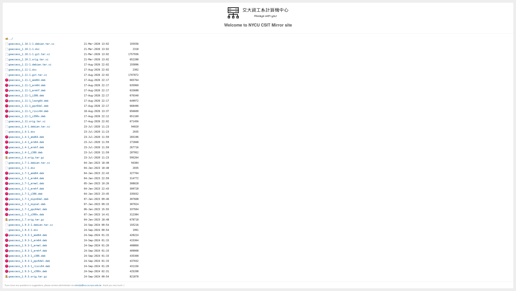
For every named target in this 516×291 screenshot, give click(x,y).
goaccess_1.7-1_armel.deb (26, 183)
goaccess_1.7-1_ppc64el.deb (27, 209)
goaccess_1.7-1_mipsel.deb (26, 204)
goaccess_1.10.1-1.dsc (24, 49)
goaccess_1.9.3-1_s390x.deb (27, 271)
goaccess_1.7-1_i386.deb (25, 193)
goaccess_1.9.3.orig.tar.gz (27, 276)
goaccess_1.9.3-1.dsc (23, 230)
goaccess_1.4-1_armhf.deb (26, 147)
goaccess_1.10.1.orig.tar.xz (28, 59)
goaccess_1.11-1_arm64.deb (26, 85)
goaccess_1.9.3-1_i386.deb (26, 255)
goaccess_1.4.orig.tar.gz (26, 157)
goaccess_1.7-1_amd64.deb (26, 173)
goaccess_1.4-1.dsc (21, 131)
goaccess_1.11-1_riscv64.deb (28, 111)
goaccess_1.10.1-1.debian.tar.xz (31, 43)
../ (10, 38)
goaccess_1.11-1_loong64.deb (28, 100)
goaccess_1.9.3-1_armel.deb (27, 245)
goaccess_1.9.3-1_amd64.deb (27, 235)
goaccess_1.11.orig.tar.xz (26, 121)
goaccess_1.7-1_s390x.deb (26, 214)
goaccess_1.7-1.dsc (21, 167)
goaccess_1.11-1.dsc (22, 69)
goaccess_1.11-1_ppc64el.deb (28, 105)
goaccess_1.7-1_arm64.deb (26, 178)
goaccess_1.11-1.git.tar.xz (27, 74)
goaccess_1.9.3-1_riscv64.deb (29, 266)
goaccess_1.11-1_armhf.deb (26, 90)
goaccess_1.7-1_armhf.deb (26, 188)
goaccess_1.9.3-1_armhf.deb (27, 250)
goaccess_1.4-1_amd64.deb (26, 137)
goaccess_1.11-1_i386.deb (26, 95)
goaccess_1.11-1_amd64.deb (26, 80)
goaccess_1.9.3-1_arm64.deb (27, 240)
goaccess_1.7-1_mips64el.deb (28, 199)
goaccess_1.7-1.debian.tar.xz (29, 162)
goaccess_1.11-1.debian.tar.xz (29, 64)
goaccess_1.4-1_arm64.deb (26, 142)
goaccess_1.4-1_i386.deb (25, 152)
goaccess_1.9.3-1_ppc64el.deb (29, 260)
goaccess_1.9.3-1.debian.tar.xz (30, 224)
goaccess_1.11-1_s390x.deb (26, 116)
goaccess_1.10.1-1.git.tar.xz (29, 54)
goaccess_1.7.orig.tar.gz (26, 219)
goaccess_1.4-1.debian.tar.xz (29, 126)
